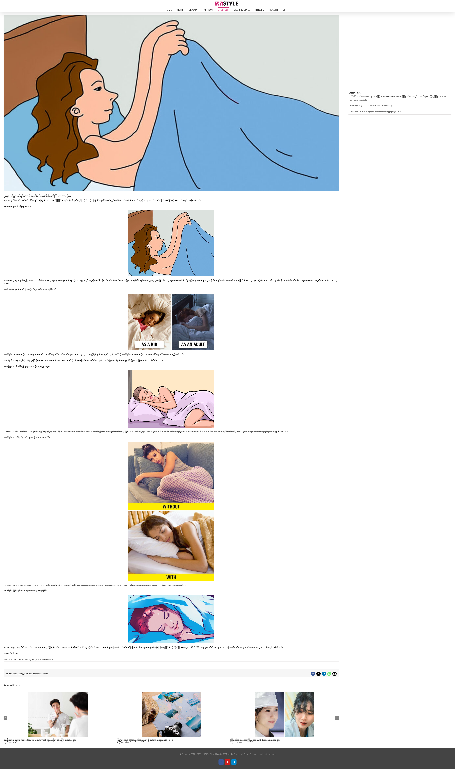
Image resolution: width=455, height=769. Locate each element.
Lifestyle (20, 659)
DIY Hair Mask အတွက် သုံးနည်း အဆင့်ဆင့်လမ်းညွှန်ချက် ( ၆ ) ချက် (376, 111)
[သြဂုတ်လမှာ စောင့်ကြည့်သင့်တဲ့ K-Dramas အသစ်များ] (58, 693)
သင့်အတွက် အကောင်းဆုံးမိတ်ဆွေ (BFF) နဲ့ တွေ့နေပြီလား (256, 739)
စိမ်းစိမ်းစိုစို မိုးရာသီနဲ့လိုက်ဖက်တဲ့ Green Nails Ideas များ (371, 106)
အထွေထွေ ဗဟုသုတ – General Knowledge (38, 659)
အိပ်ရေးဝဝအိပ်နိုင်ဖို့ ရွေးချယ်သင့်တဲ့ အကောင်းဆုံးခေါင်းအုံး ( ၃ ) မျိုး (148, 739)
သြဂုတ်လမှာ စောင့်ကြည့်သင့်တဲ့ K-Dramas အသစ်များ (28, 739)
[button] (284, 9)
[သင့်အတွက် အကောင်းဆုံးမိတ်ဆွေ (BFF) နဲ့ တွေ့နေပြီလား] (284, 693)
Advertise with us (267, 754)
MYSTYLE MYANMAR (212, 754)
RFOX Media (228, 754)
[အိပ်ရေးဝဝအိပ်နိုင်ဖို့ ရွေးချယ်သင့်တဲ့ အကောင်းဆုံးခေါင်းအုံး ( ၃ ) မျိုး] (171, 693)
